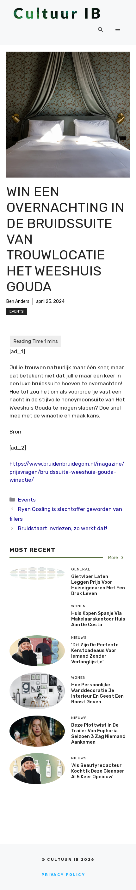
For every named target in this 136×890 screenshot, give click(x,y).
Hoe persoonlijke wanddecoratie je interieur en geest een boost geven (97, 693)
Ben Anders (17, 301)
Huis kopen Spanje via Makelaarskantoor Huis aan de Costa (98, 618)
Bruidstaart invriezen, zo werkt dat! (62, 528)
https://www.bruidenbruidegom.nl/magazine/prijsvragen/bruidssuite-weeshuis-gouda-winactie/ (66, 472)
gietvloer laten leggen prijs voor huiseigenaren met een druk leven (98, 585)
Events (16, 311)
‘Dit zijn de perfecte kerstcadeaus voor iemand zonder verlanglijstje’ (95, 653)
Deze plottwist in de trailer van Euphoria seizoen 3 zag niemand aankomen (98, 733)
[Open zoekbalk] (100, 29)
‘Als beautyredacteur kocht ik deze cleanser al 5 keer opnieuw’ (97, 770)
